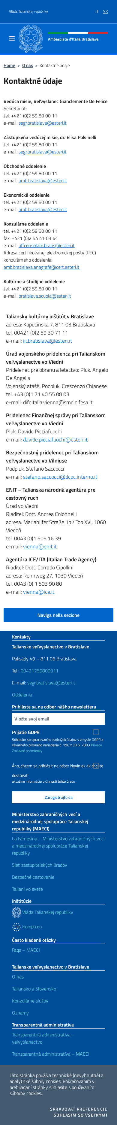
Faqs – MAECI (26, 950)
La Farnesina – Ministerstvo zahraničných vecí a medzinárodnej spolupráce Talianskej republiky (58, 846)
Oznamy (20, 1012)
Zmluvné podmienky (27, 751)
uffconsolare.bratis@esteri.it (47, 245)
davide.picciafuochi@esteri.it (55, 439)
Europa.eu (31, 926)
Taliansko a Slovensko (34, 988)
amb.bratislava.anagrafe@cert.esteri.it (42, 267)
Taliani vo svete (27, 889)
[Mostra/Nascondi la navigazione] (12, 38)
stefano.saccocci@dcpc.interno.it (60, 477)
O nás (27, 65)
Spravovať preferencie (78, 1109)
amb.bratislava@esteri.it (43, 180)
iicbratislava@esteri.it (47, 341)
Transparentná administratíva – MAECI (50, 1053)
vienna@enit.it (40, 546)
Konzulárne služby (30, 1000)
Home (9, 65)
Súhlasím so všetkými (80, 1115)
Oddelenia (22, 694)
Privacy (96, 745)
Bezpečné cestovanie (33, 877)
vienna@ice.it (38, 592)
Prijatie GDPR (26, 732)
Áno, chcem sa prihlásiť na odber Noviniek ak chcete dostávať (57, 767)
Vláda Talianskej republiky (28, 11)
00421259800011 (39, 670)
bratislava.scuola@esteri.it (45, 295)
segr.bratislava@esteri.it (43, 122)
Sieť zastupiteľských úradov (39, 865)
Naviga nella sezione (59, 615)
